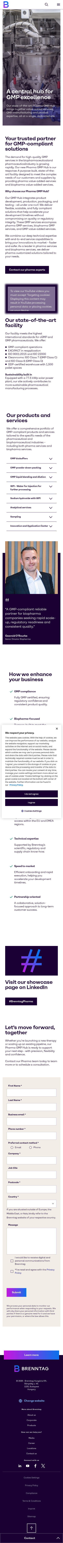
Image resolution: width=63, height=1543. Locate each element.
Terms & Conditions (31, 1501)
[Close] (56, 728)
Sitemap (31, 1516)
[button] (27, 270)
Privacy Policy (31, 1485)
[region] (32, 771)
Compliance (31, 1493)
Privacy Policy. (16, 785)
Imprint (31, 1509)
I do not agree (32, 794)
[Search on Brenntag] (46, 4)
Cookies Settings (33, 811)
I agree (31, 802)
